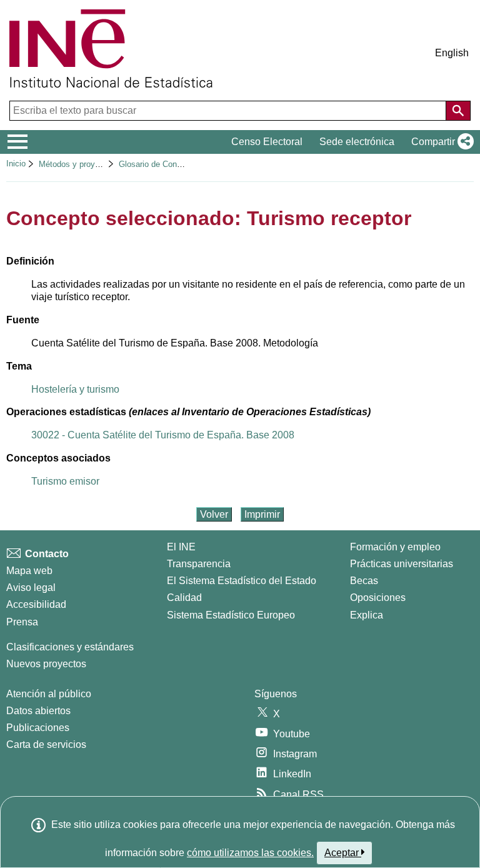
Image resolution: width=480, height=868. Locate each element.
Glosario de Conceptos (160, 164)
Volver (214, 514)
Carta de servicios (46, 744)
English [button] (452, 53)
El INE (181, 547)
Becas (364, 580)
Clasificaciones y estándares (70, 647)
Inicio (16, 163)
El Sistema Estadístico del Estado (241, 580)
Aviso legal (31, 587)
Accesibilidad (36, 604)
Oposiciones (378, 597)
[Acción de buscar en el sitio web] (458, 111)
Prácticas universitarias (401, 563)
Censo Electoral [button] (266, 141)
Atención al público (48, 694)
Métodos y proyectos (77, 164)
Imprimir (262, 514)
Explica (366, 615)
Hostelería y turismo (75, 389)
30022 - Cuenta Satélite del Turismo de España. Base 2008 (162, 435)
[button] (440, 142)
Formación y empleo (395, 547)
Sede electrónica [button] (356, 141)
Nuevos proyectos (46, 664)
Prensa (22, 622)
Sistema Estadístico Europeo (231, 615)
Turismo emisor (65, 481)
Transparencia (199, 563)
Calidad (184, 597)
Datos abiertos (38, 710)
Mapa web (29, 570)
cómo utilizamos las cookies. (250, 852)
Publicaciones (37, 727)
